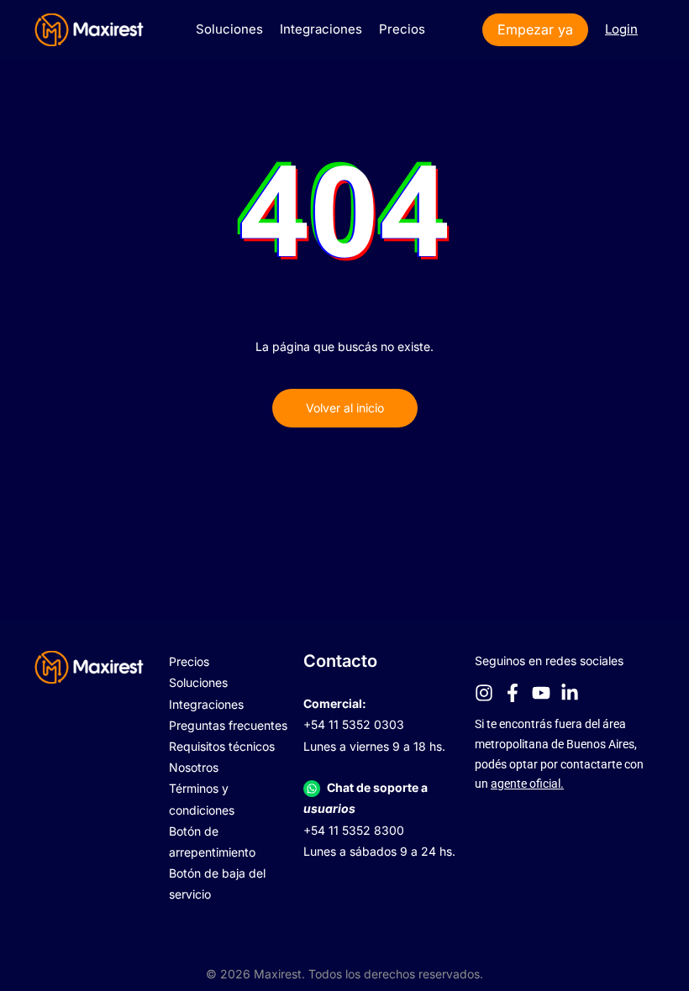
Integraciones (321, 29)
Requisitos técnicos (222, 746)
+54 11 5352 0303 (353, 724)
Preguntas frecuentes (228, 725)
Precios (402, 29)
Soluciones (229, 29)
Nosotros (193, 767)
